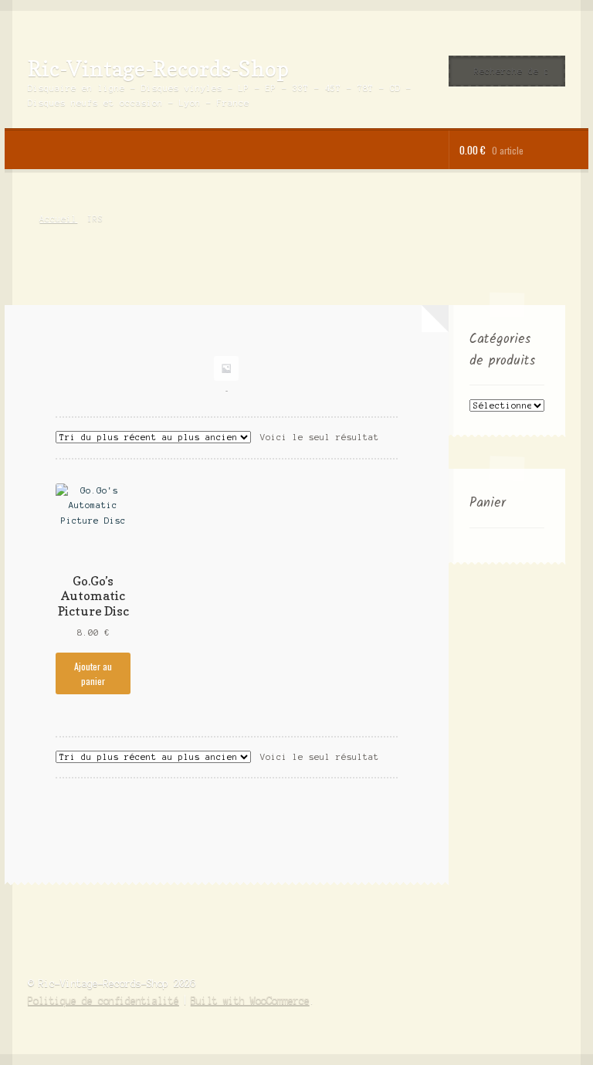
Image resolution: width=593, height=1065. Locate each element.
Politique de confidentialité (103, 1000)
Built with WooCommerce (250, 1000)
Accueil (58, 218)
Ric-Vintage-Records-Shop (158, 68)
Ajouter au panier (93, 673)
